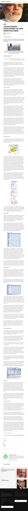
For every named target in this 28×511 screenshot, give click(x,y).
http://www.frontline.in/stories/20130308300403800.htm (15, 435)
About (11, 494)
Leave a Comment (22, 34)
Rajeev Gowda (8, 494)
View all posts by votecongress (13, 460)
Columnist (7, 495)
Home (2, 493)
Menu (24, 1)
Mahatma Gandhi (5, 493)
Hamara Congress (5, 1)
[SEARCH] (26, 1)
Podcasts (2, 495)
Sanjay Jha (5, 494)
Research (10, 495)
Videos (5, 495)
